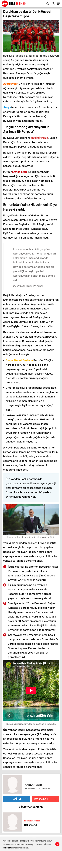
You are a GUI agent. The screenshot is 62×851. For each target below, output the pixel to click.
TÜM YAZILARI (41, 798)
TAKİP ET (16, 798)
